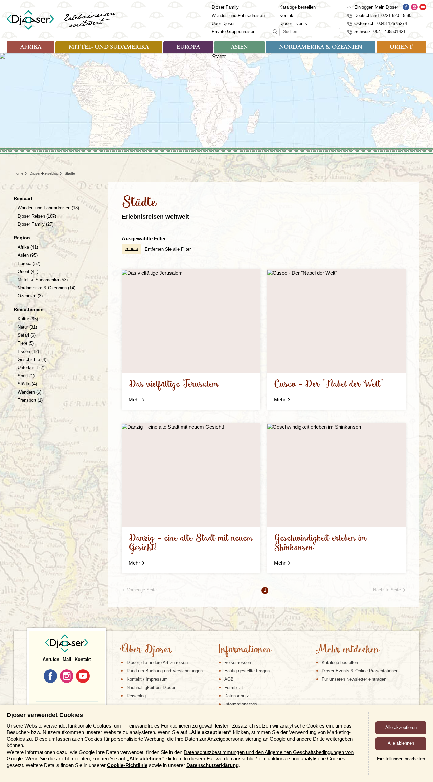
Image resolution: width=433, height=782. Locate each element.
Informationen (244, 650)
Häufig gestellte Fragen (247, 670)
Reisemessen (237, 662)
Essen (28, 351)
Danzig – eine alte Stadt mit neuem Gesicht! (191, 543)
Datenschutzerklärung (212, 765)
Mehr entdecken (347, 650)
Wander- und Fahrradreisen (238, 15)
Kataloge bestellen (297, 7)
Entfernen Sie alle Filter (168, 249)
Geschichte (32, 359)
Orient (401, 47)
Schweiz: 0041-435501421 (380, 31)
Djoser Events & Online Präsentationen (360, 670)
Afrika (30, 47)
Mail (67, 659)
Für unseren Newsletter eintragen (354, 679)
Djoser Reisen (37, 216)
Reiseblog (136, 695)
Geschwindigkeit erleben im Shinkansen (320, 543)
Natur (27, 327)
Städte (131, 248)
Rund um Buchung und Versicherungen (165, 670)
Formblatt (233, 687)
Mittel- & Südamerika (43, 279)
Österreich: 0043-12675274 (380, 23)
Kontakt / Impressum (147, 679)
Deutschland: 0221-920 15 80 (382, 15)
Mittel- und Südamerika (109, 47)
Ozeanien (30, 295)
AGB (229, 679)
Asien (239, 47)
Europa (188, 47)
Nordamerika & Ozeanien (320, 47)
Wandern (29, 392)
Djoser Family (225, 7)
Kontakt (287, 15)
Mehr (134, 399)
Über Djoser (223, 23)
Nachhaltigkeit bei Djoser (151, 687)
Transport (30, 400)
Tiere (26, 343)
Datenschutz (236, 695)
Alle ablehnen (401, 743)
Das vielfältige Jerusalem (174, 384)
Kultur (28, 318)
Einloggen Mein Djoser (376, 7)
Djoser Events (293, 23)
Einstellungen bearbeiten (401, 758)
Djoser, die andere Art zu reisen (157, 662)
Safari (27, 335)
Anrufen (51, 659)
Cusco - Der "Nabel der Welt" (329, 384)
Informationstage (240, 704)
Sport (26, 375)
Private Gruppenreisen (233, 31)
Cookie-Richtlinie (127, 765)
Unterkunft (31, 367)
